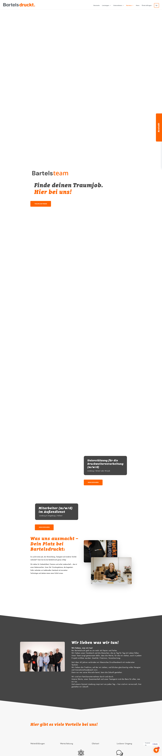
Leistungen (105, 5)
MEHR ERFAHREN (93, 482)
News (137, 5)
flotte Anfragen (147, 5)
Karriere (129, 5)
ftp (156, 5)
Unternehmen (117, 5)
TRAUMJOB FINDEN (40, 204)
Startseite (96, 5)
